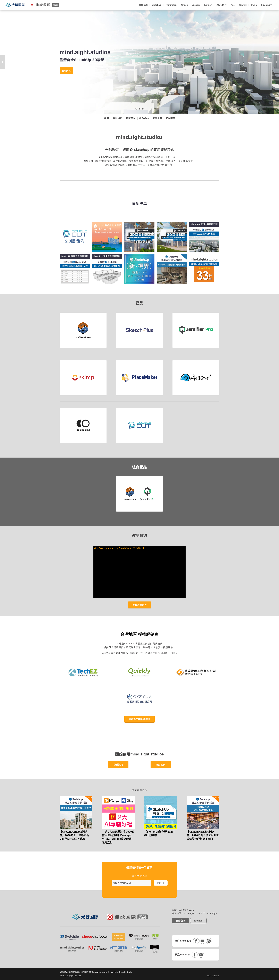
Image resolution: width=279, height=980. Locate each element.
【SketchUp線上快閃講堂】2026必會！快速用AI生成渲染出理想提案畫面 (203, 835)
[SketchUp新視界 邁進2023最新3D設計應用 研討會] (140, 270)
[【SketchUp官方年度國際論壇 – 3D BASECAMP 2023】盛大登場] (108, 238)
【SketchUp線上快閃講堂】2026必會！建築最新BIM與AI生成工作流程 (74, 835)
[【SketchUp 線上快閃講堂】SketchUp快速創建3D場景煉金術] (173, 270)
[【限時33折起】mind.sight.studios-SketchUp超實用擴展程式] (205, 270)
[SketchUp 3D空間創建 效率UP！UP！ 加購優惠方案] (173, 238)
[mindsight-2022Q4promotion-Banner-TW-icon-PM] (205, 238)
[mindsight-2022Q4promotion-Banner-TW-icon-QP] (76, 270)
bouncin (216, 976)
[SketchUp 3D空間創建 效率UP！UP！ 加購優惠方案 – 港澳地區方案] (140, 238)
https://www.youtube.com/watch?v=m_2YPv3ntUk (118, 548)
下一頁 (276, 62)
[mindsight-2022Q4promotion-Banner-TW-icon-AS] (108, 270)
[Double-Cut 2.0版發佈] (76, 238)
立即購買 (66, 70)
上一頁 (2, 62)
